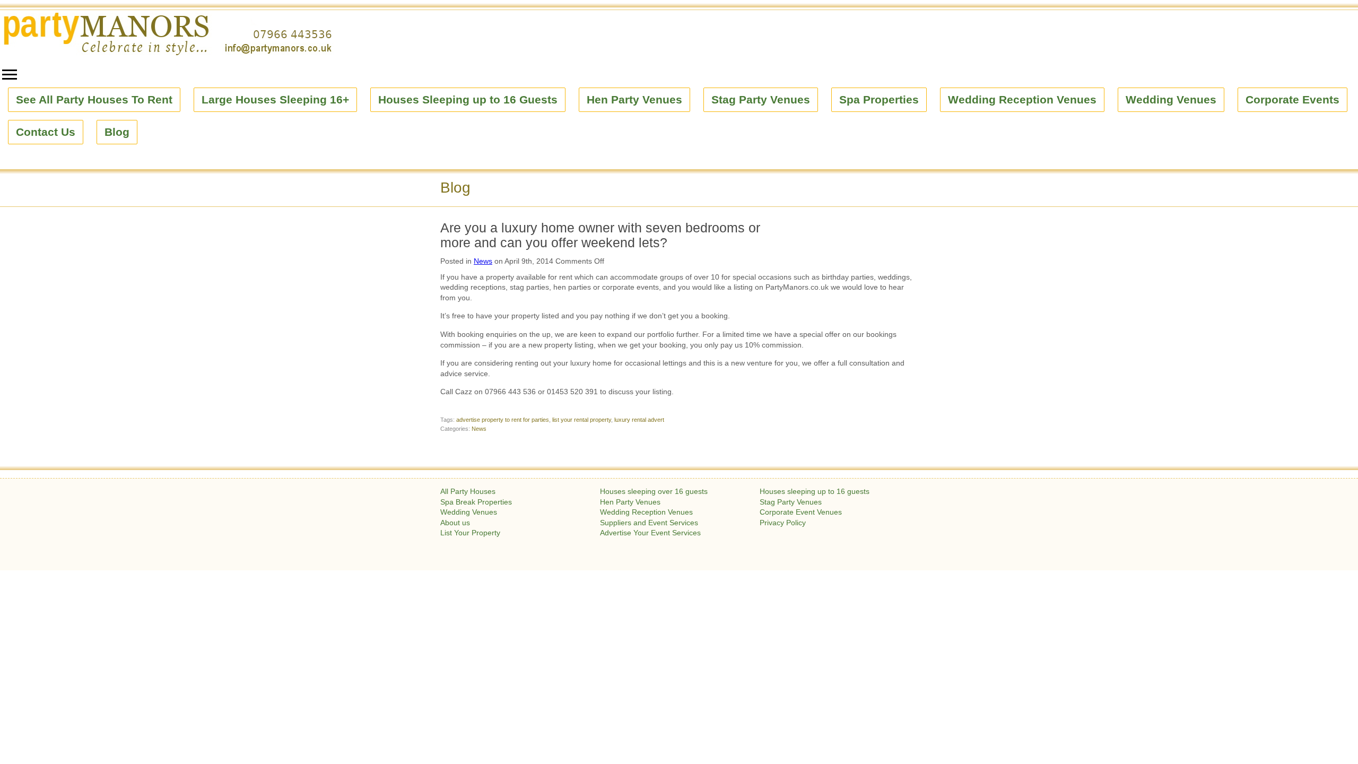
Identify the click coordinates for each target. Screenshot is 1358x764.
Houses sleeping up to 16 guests (814, 491)
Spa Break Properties (476, 502)
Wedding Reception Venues (1022, 99)
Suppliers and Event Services (649, 522)
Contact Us (45, 132)
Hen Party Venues (634, 99)
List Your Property (470, 532)
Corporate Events (1292, 99)
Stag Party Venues (760, 99)
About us (455, 522)
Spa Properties (879, 99)
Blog (117, 132)
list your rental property (581, 419)
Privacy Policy (783, 522)
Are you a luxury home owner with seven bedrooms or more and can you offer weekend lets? (600, 235)
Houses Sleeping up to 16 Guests (468, 99)
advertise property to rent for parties (502, 419)
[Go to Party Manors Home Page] (167, 34)
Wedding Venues (1171, 99)
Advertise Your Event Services (650, 532)
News (483, 261)
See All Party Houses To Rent (94, 99)
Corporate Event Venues (801, 512)
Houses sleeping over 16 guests (654, 491)
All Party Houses (467, 491)
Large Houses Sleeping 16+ (275, 99)
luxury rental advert (639, 419)
